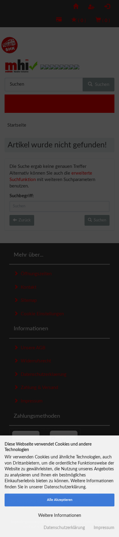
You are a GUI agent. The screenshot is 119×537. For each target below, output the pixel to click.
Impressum (104, 528)
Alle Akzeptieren (59, 500)
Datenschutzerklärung (64, 528)
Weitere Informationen (59, 515)
